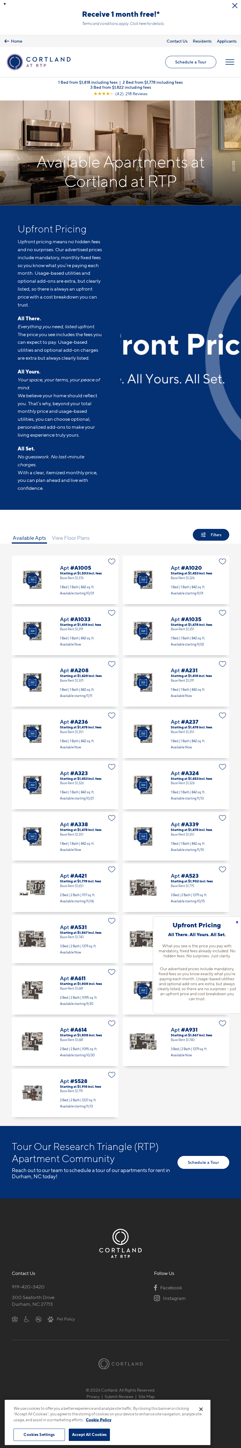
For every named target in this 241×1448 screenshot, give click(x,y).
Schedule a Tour (190, 61)
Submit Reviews (119, 1396)
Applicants (227, 40)
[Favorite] (112, 561)
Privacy (93, 1396)
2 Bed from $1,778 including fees (153, 82)
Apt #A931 (176, 1042)
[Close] (201, 1409)
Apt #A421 (65, 888)
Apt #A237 (176, 734)
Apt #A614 (65, 1042)
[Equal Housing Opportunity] (15, 1318)
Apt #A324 (176, 785)
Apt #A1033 (65, 631)
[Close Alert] (235, 5)
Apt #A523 (176, 888)
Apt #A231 (176, 682)
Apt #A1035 (176, 631)
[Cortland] (120, 1363)
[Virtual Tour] (32, 579)
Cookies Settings (39, 1434)
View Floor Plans (71, 538)
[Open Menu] (229, 62)
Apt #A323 (65, 785)
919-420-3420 (28, 1287)
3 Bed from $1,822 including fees (120, 87)
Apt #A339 (176, 836)
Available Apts (29, 538)
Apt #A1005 (65, 580)
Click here (138, 23)
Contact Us (177, 40)
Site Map (146, 1396)
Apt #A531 (65, 939)
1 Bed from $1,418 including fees (88, 82)
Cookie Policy (98, 1419)
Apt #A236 (65, 734)
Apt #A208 (65, 682)
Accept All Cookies (89, 1434)
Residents (202, 40)
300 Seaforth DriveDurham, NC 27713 (33, 1300)
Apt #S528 (65, 1093)
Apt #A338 (65, 836)
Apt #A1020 (176, 580)
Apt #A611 (65, 990)
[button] (5, 4)
